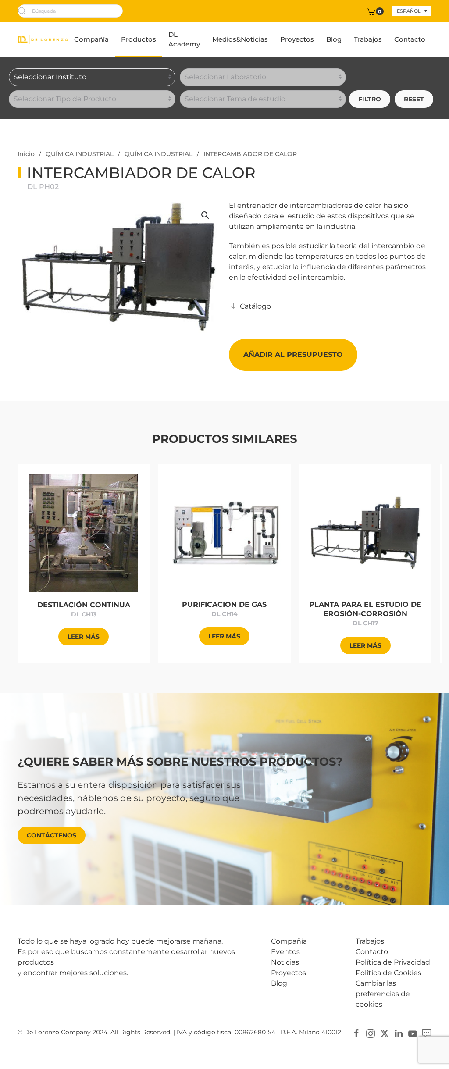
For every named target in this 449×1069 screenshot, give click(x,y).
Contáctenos (51, 835)
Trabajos (368, 39)
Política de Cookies (388, 973)
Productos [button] (138, 39)
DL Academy (184, 39)
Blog (334, 39)
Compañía (91, 39)
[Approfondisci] (83, 532)
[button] (205, 215)
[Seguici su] (426, 1033)
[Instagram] (370, 1033)
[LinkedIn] (398, 1033)
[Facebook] (356, 1033)
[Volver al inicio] (43, 39)
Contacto (409, 39)
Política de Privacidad (393, 962)
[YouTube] (412, 1033)
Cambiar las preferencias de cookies (383, 993)
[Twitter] (384, 1033)
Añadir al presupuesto (293, 354)
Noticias (285, 962)
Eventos (285, 952)
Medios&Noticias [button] (240, 39)
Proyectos (297, 39)
